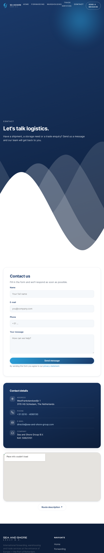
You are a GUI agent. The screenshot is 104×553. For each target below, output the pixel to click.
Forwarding (38, 4)
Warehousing (54, 4)
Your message (17, 332)
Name (12, 287)
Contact (79, 4)
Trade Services (67, 4)
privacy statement (51, 366)
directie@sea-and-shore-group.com (35, 424)
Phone (13, 317)
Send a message (93, 6)
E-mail (13, 302)
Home (26, 4)
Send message (52, 361)
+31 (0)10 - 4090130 (27, 414)
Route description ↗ (52, 507)
